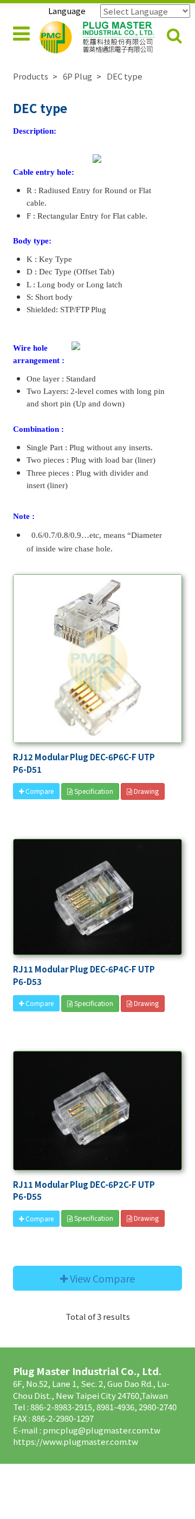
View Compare (101, 1278)
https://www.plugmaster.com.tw (75, 1441)
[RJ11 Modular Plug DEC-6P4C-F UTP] (97, 897)
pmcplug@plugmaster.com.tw (101, 1430)
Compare (39, 790)
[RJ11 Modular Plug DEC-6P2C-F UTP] (97, 1111)
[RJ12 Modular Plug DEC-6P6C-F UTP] (97, 658)
